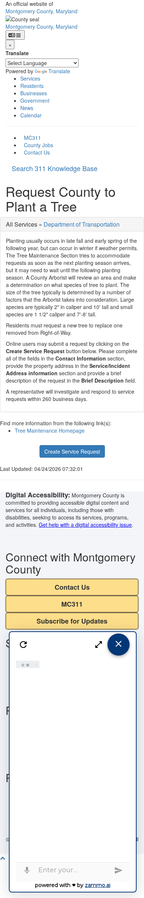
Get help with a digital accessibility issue (85, 524)
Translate (17, 53)
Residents (32, 85)
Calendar (31, 115)
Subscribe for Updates (72, 621)
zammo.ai (97, 885)
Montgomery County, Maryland (42, 11)
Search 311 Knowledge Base (54, 168)
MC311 (32, 137)
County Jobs (38, 145)
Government (34, 100)
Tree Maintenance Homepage (50, 430)
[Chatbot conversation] (73, 760)
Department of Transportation (82, 224)
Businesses (33, 93)
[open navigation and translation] (15, 35)
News (26, 107)
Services (30, 78)
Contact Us (37, 152)
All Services (21, 224)
